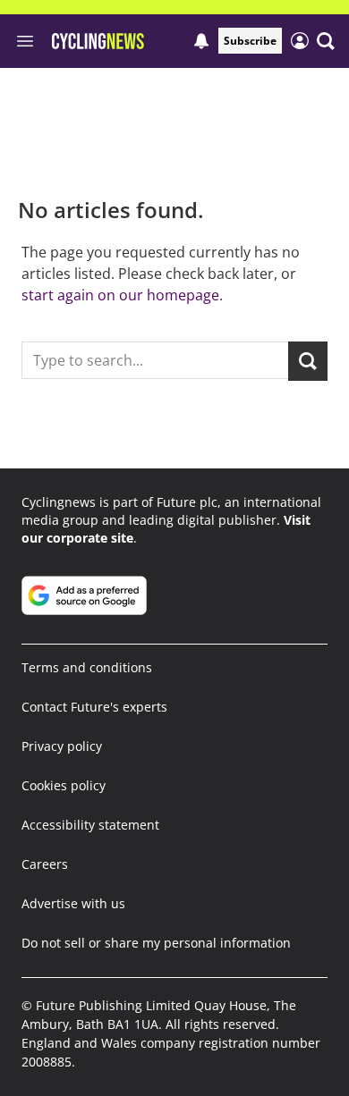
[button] (326, 41)
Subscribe (250, 40)
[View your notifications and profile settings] (201, 41)
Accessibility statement (90, 824)
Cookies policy (63, 785)
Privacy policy (61, 746)
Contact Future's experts (94, 706)
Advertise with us (73, 903)
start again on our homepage (120, 295)
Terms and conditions (86, 667)
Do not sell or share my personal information (156, 942)
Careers (44, 864)
